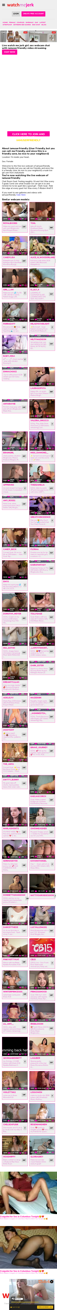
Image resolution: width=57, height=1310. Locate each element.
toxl (33, 223)
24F (24, 227)
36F (51, 931)
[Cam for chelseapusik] (15, 1112)
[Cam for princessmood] (42, 980)
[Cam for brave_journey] (42, 744)
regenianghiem (38, 1124)
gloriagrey (36, 1156)
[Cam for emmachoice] (15, 368)
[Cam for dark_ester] (42, 662)
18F (51, 751)
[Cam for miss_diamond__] (42, 441)
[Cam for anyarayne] (15, 400)
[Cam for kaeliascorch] (42, 784)
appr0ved (8, 485)
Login (16, 14)
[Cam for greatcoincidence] (42, 505)
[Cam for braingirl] (15, 441)
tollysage (36, 613)
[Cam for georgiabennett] (15, 1046)
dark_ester (37, 665)
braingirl (8, 452)
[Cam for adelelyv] (15, 694)
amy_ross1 (9, 500)
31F (51, 553)
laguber (35, 1058)
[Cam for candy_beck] (15, 537)
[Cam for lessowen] (42, 1080)
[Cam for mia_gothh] (15, 636)
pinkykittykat (11, 959)
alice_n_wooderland (42, 257)
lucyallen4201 (38, 927)
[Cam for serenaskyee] (15, 849)
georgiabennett (12, 1058)
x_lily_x (34, 289)
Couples (20, 22)
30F (51, 1160)
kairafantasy (38, 565)
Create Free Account (33, 14)
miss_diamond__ (39, 452)
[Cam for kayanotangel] (42, 849)
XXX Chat (36, 25)
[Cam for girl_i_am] (15, 278)
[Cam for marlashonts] (15, 816)
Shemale (29, 22)
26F (24, 504)
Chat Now (9, 52)
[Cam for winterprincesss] (15, 980)
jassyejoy (8, 730)
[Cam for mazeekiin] (42, 694)
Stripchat (7, 25)
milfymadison (38, 339)
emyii (6, 581)
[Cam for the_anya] (15, 752)
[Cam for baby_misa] (15, 344)
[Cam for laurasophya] (42, 376)
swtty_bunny (11, 779)
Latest (43, 22)
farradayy (9, 324)
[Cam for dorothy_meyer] (15, 602)
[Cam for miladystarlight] (42, 312)
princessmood (38, 991)
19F (51, 669)
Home (5, 22)
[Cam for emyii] (15, 569)
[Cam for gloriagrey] (42, 1145)
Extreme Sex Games (22, 25)
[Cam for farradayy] (15, 312)
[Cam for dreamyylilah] (15, 670)
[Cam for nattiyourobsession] (42, 883)
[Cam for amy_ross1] (15, 497)
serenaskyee (10, 861)
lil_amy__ (8, 1024)
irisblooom (36, 1024)
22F (51, 617)
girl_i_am (8, 289)
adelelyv (8, 697)
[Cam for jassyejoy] (15, 718)
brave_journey (38, 747)
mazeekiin (35, 697)
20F (24, 734)
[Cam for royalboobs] (15, 211)
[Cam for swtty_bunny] (15, 776)
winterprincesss (12, 991)
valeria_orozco (39, 420)
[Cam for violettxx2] (15, 1080)
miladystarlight (39, 324)
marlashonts (11, 828)
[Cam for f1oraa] (42, 537)
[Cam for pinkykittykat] (15, 947)
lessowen (36, 1092)
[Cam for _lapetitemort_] (42, 636)
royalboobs (10, 223)
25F (51, 1062)
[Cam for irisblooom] (42, 1012)
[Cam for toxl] (42, 211)
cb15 (33, 959)
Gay (36, 22)
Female (12, 22)
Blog (43, 25)
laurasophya (38, 388)
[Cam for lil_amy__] (15, 1012)
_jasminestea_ (38, 713)
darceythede (10, 927)
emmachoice (10, 371)
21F (24, 652)
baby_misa (9, 356)
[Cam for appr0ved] (15, 473)
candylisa (9, 257)
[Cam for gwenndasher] (42, 816)
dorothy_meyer (12, 613)
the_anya (8, 764)
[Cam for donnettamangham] (15, 883)
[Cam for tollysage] (42, 602)
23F (24, 686)
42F (24, 456)
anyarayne (9, 404)
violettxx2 (9, 1092)
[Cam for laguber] (42, 1046)
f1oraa (34, 549)
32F (24, 261)
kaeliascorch (38, 796)
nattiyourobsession (42, 895)
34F (51, 344)
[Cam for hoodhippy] (15, 1145)
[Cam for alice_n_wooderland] (42, 245)
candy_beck (9, 549)
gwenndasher (38, 828)
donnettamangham (14, 895)
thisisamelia (37, 485)
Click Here (21, 195)
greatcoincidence (40, 517)
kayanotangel (38, 861)
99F (51, 228)
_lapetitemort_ (39, 648)
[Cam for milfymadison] (42, 336)
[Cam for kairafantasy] (42, 561)
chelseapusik (10, 1124)
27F (51, 488)
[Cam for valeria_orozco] (42, 408)
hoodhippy (9, 1156)
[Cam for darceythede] (15, 915)
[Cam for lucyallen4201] (42, 915)
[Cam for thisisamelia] (42, 473)
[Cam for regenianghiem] (42, 1112)
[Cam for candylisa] (15, 245)
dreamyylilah (11, 682)
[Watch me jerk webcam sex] (20, 5)
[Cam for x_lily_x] (42, 278)
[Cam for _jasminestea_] (42, 710)
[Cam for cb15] (42, 947)
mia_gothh (9, 648)
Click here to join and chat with (28, 134)
